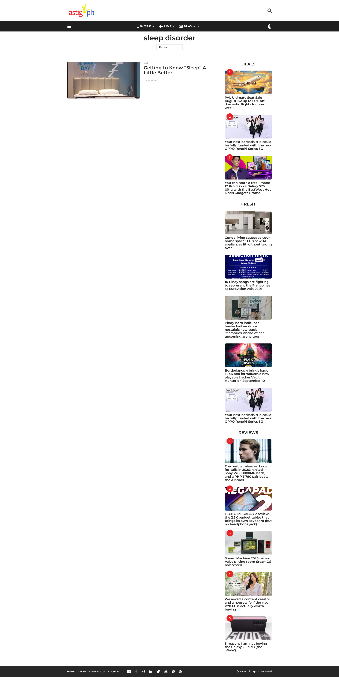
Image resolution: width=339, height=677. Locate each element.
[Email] (129, 671)
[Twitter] (158, 671)
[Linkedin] (150, 671)
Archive (113, 671)
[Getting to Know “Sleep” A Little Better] (103, 80)
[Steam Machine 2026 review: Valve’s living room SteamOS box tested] (248, 543)
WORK (145, 26)
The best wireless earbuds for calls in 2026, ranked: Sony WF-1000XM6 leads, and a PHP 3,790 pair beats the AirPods (246, 473)
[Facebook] (136, 671)
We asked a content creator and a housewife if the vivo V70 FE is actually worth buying (247, 604)
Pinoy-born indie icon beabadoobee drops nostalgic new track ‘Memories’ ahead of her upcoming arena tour (244, 329)
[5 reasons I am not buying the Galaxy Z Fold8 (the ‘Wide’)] (248, 628)
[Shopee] (173, 671)
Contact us (97, 671)
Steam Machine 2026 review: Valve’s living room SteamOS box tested (248, 561)
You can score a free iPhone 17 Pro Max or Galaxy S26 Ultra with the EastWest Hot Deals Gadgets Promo (248, 188)
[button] (269, 10)
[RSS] (180, 671)
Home (71, 671)
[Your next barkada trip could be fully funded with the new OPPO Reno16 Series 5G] (248, 127)
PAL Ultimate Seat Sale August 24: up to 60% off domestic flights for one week (244, 103)
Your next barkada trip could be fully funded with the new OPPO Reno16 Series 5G (248, 145)
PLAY (188, 26)
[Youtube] (165, 671)
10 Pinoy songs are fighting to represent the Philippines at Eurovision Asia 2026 (247, 285)
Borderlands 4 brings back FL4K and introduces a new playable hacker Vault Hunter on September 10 (247, 376)
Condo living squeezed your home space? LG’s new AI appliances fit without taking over (248, 243)
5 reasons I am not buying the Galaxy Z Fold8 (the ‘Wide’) (246, 647)
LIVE (168, 26)
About (82, 671)
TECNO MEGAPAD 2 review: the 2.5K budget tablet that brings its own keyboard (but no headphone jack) (248, 519)
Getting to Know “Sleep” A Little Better (175, 70)
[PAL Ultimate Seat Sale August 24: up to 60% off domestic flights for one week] (248, 82)
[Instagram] (143, 671)
